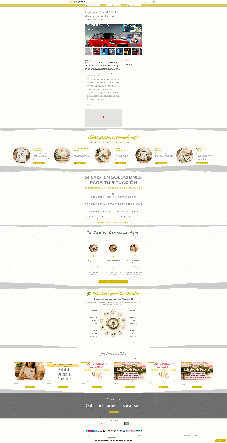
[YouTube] (101, 431)
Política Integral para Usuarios (113, 437)
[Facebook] (92, 431)
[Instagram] (89, 431)
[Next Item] (140, 36)
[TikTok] (104, 431)
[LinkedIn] (98, 431)
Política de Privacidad (113, 438)
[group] (113, 375)
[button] (113, 2)
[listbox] (135, 359)
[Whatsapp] (87, 431)
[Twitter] (95, 431)
